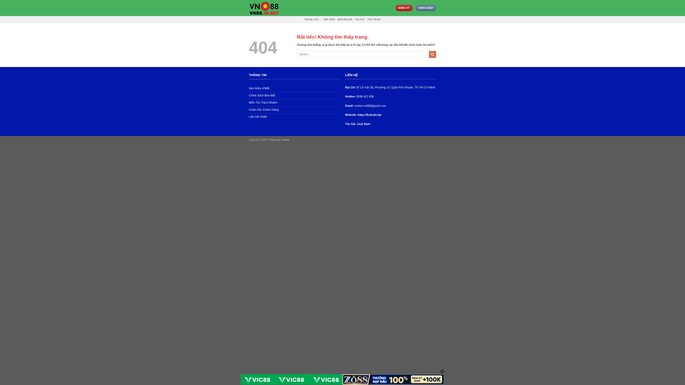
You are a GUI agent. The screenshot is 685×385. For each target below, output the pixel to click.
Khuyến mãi (345, 19)
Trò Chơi (329, 19)
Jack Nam (363, 123)
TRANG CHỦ (311, 19)
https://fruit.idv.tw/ (369, 114)
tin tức (360, 19)
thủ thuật (374, 19)
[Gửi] (432, 54)
